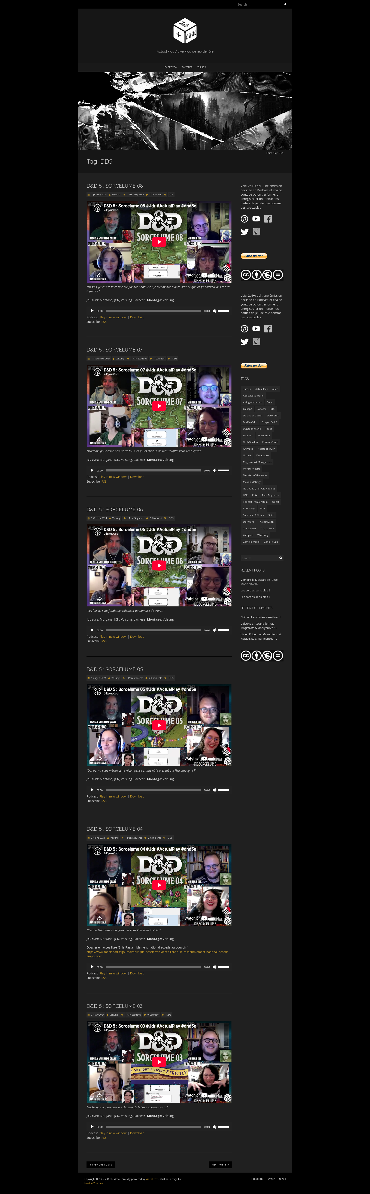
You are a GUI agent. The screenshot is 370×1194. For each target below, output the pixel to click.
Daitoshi (261, 408)
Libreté (247, 455)
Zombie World (251, 541)
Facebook (170, 67)
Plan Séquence (136, 194)
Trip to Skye (267, 528)
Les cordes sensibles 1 (255, 597)
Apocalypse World (253, 395)
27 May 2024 (97, 1014)
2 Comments (155, 677)
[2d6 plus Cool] (185, 19)
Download (137, 317)
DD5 (171, 194)
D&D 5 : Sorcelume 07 (114, 349)
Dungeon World (252, 428)
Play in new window (113, 317)
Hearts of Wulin (266, 448)
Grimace (248, 448)
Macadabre (262, 455)
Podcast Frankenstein (255, 501)
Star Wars (248, 521)
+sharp (247, 389)
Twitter (187, 67)
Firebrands (264, 435)
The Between (266, 521)
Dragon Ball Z (269, 422)
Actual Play (261, 389)
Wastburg (262, 535)
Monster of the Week (255, 475)
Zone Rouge (271, 541)
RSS (104, 322)
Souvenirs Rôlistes (253, 515)
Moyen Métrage (252, 481)
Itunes (201, 67)
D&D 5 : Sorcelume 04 (115, 829)
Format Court (270, 442)
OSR (245, 495)
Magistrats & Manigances (257, 462)
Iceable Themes (93, 1183)
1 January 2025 (99, 194)
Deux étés (273, 415)
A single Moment (252, 402)
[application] (159, 311)
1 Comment (159, 358)
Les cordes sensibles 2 (255, 590)
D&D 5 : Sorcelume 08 (115, 186)
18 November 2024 (100, 358)
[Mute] (214, 311)
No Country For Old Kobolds (259, 488)
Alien (275, 389)
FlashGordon (250, 442)
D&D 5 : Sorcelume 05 (115, 669)
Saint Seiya (249, 508)
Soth (262, 508)
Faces (269, 428)
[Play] (92, 311)
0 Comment (156, 194)
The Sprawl (249, 528)
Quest (275, 501)
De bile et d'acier (253, 415)
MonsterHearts (251, 468)
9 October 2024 (99, 518)
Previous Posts (102, 1164)
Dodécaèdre (250, 422)
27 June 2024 (98, 837)
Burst (270, 402)
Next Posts (219, 1164)
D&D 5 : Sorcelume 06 (115, 509)
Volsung (116, 194)
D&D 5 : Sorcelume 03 (115, 1006)
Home (269, 152)
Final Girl (248, 435)
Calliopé (247, 408)
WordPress (152, 1179)
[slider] (224, 310)
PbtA (255, 495)
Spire (271, 515)
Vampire (248, 535)
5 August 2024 (98, 677)
